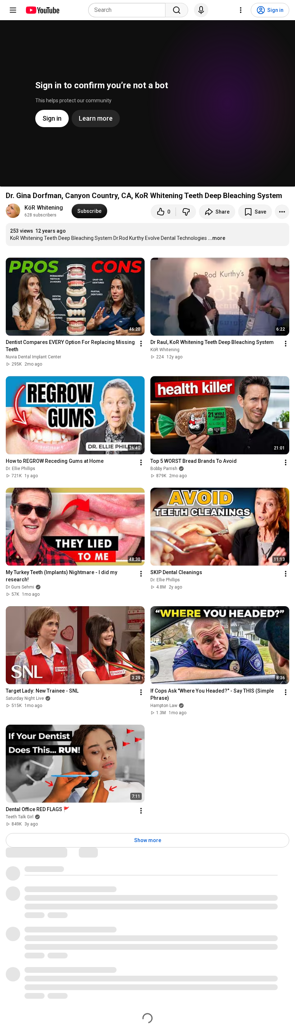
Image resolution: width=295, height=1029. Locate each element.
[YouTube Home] (42, 10)
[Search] (176, 10)
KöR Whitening (43, 207)
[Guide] (13, 10)
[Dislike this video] (186, 212)
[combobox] (129, 10)
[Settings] (240, 10)
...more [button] (216, 238)
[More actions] (282, 212)
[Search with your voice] (201, 10)
